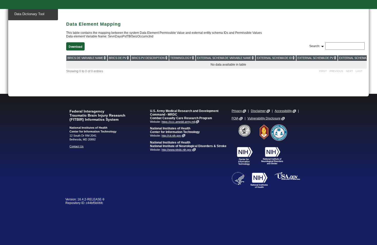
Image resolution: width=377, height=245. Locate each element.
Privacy (237, 111)
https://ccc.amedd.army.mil (178, 121)
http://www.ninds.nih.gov (177, 149)
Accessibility (283, 111)
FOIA (235, 118)
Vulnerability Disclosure (264, 118)
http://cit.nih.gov (171, 135)
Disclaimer (258, 111)
